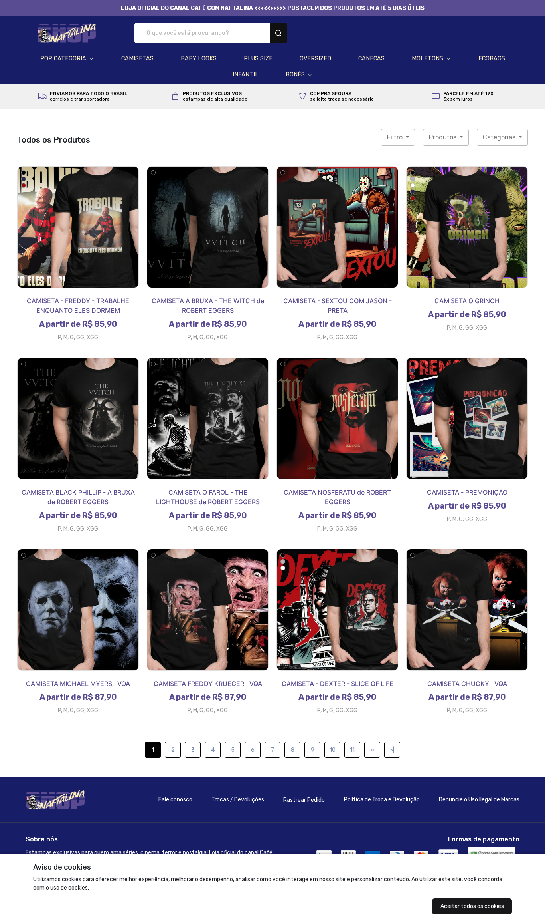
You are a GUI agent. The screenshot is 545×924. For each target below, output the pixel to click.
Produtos (443, 137)
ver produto (78, 227)
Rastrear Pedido (304, 800)
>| (392, 750)
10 (333, 750)
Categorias (500, 137)
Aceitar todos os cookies (472, 906)
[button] (67, 59)
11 (352, 750)
